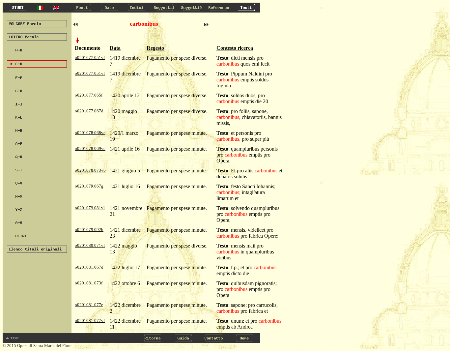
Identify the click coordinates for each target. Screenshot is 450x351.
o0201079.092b (89, 229)
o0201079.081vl (90, 207)
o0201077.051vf (90, 57)
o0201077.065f (88, 95)
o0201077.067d (89, 110)
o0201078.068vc (90, 132)
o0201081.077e (89, 304)
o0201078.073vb (90, 170)
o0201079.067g (89, 186)
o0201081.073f (88, 282)
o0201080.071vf (90, 245)
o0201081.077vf (90, 320)
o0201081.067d (89, 267)
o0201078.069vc (90, 148)
